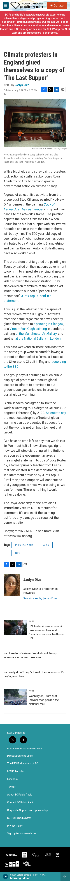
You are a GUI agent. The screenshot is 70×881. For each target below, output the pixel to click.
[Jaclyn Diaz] (12, 585)
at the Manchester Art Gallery (36, 333)
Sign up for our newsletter (22, 833)
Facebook (12, 779)
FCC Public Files (16, 771)
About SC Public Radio (19, 794)
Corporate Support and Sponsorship (27, 810)
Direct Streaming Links (20, 755)
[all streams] (65, 876)
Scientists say (56, 413)
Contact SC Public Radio (20, 802)
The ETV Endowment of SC (22, 763)
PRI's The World (24, 545)
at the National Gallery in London (38, 338)
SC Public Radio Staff (19, 818)
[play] (5, 876)
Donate (58, 5)
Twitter (11, 787)
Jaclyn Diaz (22, 85)
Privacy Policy (15, 825)
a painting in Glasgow (48, 324)
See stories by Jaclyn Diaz (40, 598)
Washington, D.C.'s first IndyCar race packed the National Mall (44, 700)
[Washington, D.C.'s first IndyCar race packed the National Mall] (15, 697)
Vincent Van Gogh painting (28, 329)
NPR (17, 552)
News (46, 545)
